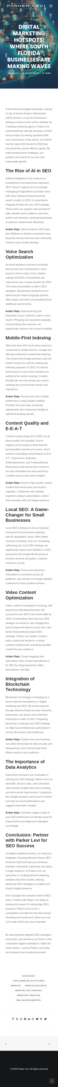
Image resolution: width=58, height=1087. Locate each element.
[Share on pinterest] (25, 1019)
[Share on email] (45, 1019)
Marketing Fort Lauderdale (28, 990)
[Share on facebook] (13, 1019)
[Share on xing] (41, 1019)
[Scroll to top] (52, 1080)
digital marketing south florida (28, 981)
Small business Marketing (28, 1000)
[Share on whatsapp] (33, 1019)
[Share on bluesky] (37, 1019)
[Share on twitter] (17, 1019)
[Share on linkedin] (29, 1019)
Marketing (16, 986)
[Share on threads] (21, 1019)
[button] (51, 6)
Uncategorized (32, 73)
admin (48, 73)
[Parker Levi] (26, 6)
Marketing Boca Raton (36, 986)
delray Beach (28, 976)
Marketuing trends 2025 (28, 995)
